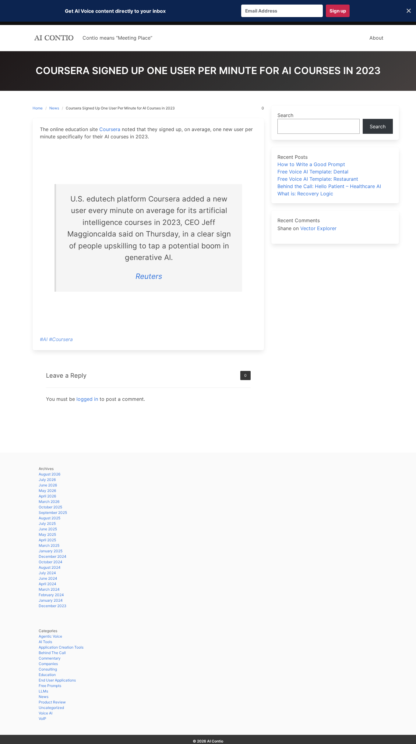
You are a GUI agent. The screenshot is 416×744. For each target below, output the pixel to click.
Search (285, 115)
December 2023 (52, 605)
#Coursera (61, 339)
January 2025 (50, 551)
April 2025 (47, 540)
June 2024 (48, 578)
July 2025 (47, 523)
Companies (48, 663)
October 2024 (50, 562)
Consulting (48, 669)
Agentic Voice (50, 636)
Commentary (50, 658)
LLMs (43, 691)
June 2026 (48, 485)
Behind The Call (52, 652)
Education (47, 674)
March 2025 (49, 545)
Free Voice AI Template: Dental (312, 172)
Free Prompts (50, 685)
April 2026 (47, 496)
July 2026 (47, 479)
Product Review (52, 702)
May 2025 (47, 534)
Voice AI (45, 713)
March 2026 (49, 501)
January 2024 (51, 600)
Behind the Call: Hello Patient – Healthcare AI (329, 186)
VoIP (42, 718)
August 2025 (49, 518)
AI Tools (45, 641)
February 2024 (51, 595)
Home (38, 108)
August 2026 (49, 474)
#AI (44, 339)
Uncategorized (51, 707)
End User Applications (57, 680)
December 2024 (52, 556)
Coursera (109, 129)
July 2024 (47, 573)
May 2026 (47, 490)
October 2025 (50, 507)
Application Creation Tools (61, 647)
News (54, 108)
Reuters (149, 276)
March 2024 (49, 589)
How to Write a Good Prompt (311, 164)
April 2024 (47, 584)
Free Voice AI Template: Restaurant (317, 179)
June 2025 (48, 529)
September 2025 (53, 512)
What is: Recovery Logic (305, 193)
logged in (87, 399)
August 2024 (50, 567)
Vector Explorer (318, 228)
